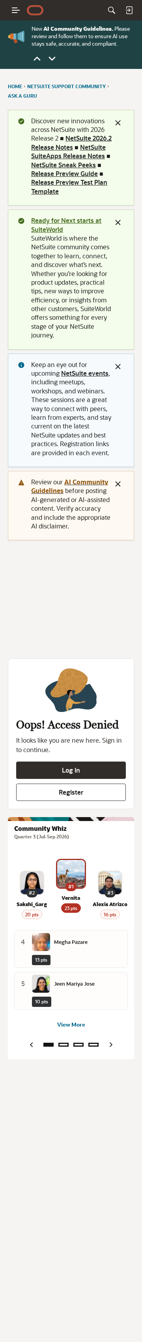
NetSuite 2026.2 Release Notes (71, 142)
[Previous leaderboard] (31, 1044)
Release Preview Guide (64, 173)
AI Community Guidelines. (78, 28)
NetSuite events (84, 373)
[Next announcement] (52, 58)
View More (71, 1024)
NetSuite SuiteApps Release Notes (68, 151)
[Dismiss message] (118, 123)
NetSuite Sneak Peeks (63, 165)
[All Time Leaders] (93, 1045)
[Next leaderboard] (111, 1044)
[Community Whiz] (48, 1045)
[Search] (111, 10)
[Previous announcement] (37, 58)
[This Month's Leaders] (78, 1045)
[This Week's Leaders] (63, 1045)
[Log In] (129, 10)
